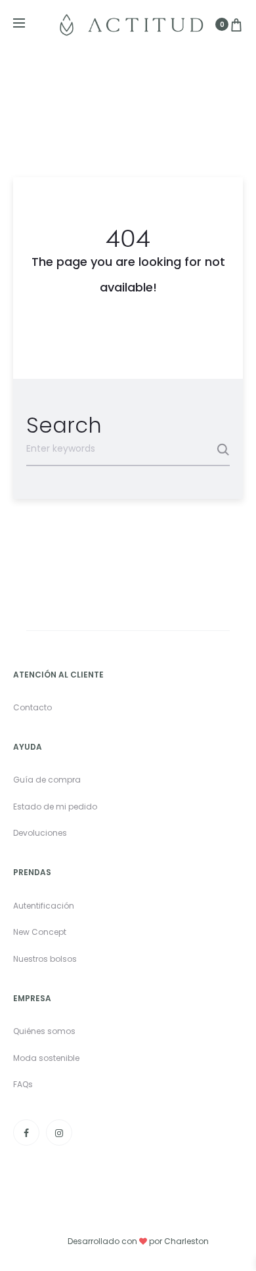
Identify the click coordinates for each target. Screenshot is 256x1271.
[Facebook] (26, 1132)
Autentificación (43, 905)
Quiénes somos (44, 1031)
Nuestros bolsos (45, 958)
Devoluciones (40, 832)
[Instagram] (59, 1132)
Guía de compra (47, 779)
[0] (236, 24)
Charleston (186, 1241)
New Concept (39, 931)
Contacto (32, 707)
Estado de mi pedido (55, 806)
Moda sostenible (46, 1058)
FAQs (23, 1084)
